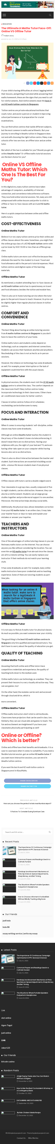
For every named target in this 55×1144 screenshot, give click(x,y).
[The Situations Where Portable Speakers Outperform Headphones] (9, 888)
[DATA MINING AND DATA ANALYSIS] (8, 1103)
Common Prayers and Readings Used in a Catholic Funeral (34, 860)
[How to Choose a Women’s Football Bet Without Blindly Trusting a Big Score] (9, 900)
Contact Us (21, 1138)
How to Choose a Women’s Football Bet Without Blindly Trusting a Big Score (33, 898)
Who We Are (33, 1138)
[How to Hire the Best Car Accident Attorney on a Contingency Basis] (8, 1091)
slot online (6, 1018)
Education (7, 24)
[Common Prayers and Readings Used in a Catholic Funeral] (9, 862)
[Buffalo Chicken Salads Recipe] (8, 1116)
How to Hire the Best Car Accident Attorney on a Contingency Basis (35, 1089)
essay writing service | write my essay (20, 933)
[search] (50, 15)
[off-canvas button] (4, 15)
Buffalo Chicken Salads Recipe (28, 1112)
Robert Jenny (9, 36)
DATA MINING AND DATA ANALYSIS (29, 1100)
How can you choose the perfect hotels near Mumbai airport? (27, 803)
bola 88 (6, 927)
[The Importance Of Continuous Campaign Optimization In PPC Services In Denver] (9, 850)
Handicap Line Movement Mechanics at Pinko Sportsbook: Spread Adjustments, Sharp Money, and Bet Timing (33, 873)
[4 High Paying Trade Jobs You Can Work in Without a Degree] (8, 1079)
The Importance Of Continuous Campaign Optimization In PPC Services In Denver (35, 848)
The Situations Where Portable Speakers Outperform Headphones (33, 885)
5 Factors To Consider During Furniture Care (27, 811)
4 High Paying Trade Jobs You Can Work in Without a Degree (33, 1077)
